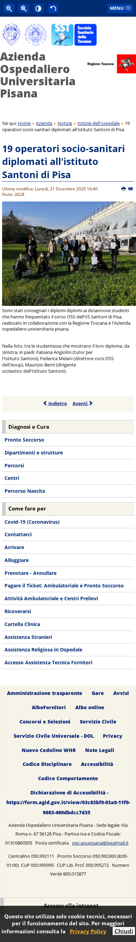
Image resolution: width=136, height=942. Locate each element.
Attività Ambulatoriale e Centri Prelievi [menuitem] (51, 598)
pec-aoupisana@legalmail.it (100, 843)
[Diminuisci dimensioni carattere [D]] (9, 8)
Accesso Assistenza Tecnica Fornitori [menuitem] (48, 662)
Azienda (44, 123)
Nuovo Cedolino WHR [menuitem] (49, 750)
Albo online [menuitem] (89, 707)
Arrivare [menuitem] (14, 547)
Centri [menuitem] (12, 478)
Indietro (57, 403)
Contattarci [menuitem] (18, 534)
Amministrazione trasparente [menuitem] (44, 693)
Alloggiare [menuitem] (17, 560)
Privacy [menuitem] (112, 736)
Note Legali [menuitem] (99, 750)
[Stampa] (124, 189)
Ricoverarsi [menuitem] (18, 611)
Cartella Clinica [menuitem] (22, 624)
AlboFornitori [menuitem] (49, 707)
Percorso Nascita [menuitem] (25, 491)
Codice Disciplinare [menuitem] (47, 764)
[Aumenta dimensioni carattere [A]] (23, 8)
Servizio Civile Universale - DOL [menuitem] (54, 736)
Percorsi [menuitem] (14, 465)
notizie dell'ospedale (98, 123)
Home (24, 123)
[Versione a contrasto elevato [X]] (38, 8)
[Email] (131, 189)
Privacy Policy (88, 931)
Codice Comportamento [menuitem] (68, 778)
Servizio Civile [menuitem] (98, 721)
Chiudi (123, 931)
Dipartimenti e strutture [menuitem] (34, 452)
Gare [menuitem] (98, 693)
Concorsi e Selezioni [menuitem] (45, 721)
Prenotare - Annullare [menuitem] (30, 573)
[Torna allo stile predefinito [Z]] (53, 8)
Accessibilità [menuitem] (97, 764)
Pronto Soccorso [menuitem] (24, 439)
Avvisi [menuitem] (121, 693)
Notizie (65, 123)
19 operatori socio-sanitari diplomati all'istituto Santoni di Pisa (63, 161)
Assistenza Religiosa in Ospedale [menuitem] (43, 649)
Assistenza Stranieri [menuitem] (28, 637)
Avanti (81, 403)
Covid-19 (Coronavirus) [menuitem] (32, 522)
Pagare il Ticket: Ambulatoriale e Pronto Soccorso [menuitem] (64, 585)
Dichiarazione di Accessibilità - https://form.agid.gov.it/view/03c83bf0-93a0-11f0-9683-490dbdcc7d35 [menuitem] (68, 803)
